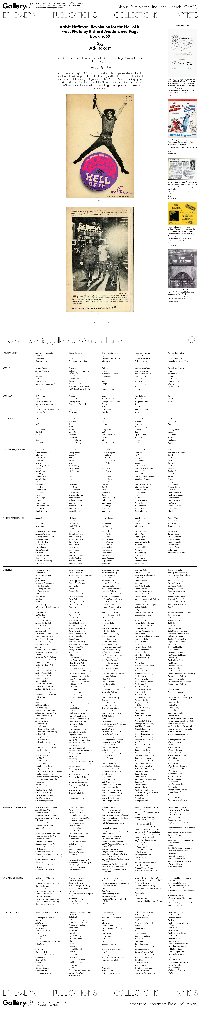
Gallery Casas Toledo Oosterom (81, 761)
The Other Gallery (175, 665)
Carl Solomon (40, 547)
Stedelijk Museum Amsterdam (180, 848)
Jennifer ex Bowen (109, 520)
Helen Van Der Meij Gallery (113, 593)
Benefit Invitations (42, 389)
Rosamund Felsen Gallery (145, 766)
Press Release (140, 396)
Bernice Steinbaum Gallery (46, 747)
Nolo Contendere (142, 649)
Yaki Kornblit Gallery (176, 784)
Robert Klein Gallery (143, 747)
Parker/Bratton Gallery (144, 673)
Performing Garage (142, 915)
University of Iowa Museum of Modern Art (179, 879)
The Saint (138, 442)
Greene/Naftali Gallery (78, 793)
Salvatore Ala (140, 782)
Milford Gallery (141, 596)
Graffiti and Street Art (110, 353)
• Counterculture (174, 92)
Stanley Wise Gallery (176, 625)
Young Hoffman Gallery (177, 789)
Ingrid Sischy (74, 544)
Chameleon (40, 957)
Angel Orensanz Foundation (46, 912)
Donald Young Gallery (77, 647)
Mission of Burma (141, 487)
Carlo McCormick (42, 550)
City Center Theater (43, 973)
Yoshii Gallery (173, 787)
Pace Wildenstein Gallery (145, 665)
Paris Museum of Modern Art (146, 870)
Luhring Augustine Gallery (112, 771)
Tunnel (170, 426)
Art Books (39, 398)
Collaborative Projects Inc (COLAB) (79, 372)
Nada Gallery (140, 620)
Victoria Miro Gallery (176, 723)
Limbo (104, 424)
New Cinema (107, 952)
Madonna (138, 463)
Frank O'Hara (74, 526)
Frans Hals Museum (76, 830)
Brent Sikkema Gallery (44, 766)
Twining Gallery (174, 705)
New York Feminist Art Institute (114, 957)
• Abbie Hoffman (173, 90)
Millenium (105, 941)
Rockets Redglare (142, 511)
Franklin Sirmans (75, 528)
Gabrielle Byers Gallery (78, 732)
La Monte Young (108, 497)
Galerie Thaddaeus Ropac (79, 748)
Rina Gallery (140, 742)
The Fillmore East (175, 915)
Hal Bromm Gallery (109, 572)
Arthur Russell (40, 481)
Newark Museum (141, 865)
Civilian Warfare (75, 604)
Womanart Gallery (175, 773)
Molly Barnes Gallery (143, 609)
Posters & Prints (108, 409)
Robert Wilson (173, 518)
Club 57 (38, 440)
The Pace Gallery (174, 668)
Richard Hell (139, 508)
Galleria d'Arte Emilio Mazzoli (80, 750)
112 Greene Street (42, 591)
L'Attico (105, 718)
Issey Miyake (74, 550)
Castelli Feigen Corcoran (78, 570)
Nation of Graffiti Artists (111, 949)
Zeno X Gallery (174, 797)
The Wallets (172, 503)
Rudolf (170, 455)
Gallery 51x (73, 756)
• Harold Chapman (186, 297)
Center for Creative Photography (48, 854)
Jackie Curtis (74, 508)
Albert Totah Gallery (43, 628)
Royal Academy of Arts (111, 893)
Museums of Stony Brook (144, 837)
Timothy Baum (173, 544)
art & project (40, 697)
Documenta (73, 930)
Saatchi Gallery (141, 774)
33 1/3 (37, 578)
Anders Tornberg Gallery (45, 665)
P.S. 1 (136, 660)
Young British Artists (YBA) (178, 361)
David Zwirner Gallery (77, 633)
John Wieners (107, 542)
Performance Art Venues (111, 973)
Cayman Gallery (75, 578)
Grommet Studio (75, 795)
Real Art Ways (140, 938)
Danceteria (73, 421)
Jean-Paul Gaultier (76, 560)
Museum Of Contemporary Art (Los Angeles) (147, 808)
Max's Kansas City (109, 434)
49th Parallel (40, 599)
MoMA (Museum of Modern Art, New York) (114, 845)
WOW (170, 973)
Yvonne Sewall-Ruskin (176, 552)
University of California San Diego (148, 901)
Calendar (72, 396)
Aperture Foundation (43, 828)
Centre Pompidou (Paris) (45, 859)
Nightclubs (139, 378)
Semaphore (139, 798)
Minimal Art (106, 361)
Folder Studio (53, 1005)
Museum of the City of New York (147, 834)
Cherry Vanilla (74, 452)
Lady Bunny (106, 500)
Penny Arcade (140, 505)
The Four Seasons (175, 917)
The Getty (172, 853)
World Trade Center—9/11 (178, 386)
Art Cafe (38, 920)
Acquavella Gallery (43, 620)
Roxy (137, 432)
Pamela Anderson (142, 500)
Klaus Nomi (106, 492)
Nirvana (138, 421)
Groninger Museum (76, 836)
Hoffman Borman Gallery (112, 599)
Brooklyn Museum (42, 838)
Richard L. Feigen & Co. (144, 739)
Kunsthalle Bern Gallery (111, 713)
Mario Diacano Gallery (111, 795)
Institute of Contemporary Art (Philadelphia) (80, 863)
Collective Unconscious (78, 922)
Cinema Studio (41, 970)
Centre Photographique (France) (48, 856)
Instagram (137, 1003)
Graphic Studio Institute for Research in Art (79, 879)
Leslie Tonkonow (108, 750)
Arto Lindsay (40, 484)
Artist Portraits (41, 381)
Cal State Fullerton (42, 888)
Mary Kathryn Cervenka (144, 476)
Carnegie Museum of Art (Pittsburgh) (45, 847)
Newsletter (140, 6)
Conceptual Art (41, 361)
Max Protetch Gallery (143, 586)
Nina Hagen (140, 497)
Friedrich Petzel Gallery (78, 721)
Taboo (170, 479)
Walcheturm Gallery (176, 742)
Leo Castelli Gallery (109, 744)
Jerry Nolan (106, 455)
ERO (70, 941)
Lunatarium (106, 936)
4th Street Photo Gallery (45, 601)
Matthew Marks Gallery (144, 578)
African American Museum (46, 807)
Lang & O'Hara (108, 729)
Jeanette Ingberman (77, 563)
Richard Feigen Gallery (144, 734)
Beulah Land (40, 429)
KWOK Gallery (108, 716)
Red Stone (139, 941)
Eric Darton (73, 523)
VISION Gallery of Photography (180, 726)
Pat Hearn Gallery (142, 676)
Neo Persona (140, 633)
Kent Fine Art (107, 694)
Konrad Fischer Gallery (111, 702)
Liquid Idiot (106, 511)
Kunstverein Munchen (110, 820)
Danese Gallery (75, 620)
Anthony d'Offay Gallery (45, 689)
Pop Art (171, 355)
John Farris (106, 534)
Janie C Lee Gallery (110, 641)
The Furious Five (174, 492)
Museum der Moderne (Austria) (114, 864)
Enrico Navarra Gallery (78, 679)
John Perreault (107, 539)
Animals (38, 376)
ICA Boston (73, 854)
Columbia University (43, 896)
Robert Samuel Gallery (144, 752)
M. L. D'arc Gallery (109, 779)
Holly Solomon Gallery (111, 601)
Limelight (105, 426)
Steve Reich (172, 473)
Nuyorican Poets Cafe (110, 960)
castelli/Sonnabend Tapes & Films (82, 575)
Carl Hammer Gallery (44, 795)
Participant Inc (107, 970)
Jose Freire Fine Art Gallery (113, 673)
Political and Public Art (176, 368)
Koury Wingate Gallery (111, 708)
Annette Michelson (42, 534)
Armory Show (40, 830)
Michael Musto (140, 531)
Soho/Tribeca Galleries (177, 604)
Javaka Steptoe (75, 558)
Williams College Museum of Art (180, 903)
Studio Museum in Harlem (178, 850)
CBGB (37, 434)
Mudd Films (106, 946)
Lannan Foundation (109, 828)
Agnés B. (38, 518)
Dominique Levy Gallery (78, 644)
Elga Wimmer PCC (76, 668)
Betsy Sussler (40, 489)
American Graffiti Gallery (45, 657)
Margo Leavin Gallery (110, 787)
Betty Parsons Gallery (43, 752)
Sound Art (139, 406)
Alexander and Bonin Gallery (47, 633)
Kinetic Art (73, 412)
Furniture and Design (110, 373)
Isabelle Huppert (75, 505)
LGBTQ (104, 384)
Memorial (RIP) (108, 389)
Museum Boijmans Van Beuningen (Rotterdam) (115, 860)
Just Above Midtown (110, 684)
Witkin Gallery (173, 763)
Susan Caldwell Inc (175, 647)
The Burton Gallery (175, 652)
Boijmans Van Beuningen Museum (48, 833)
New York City (140, 376)
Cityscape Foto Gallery (78, 601)
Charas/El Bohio (42, 960)
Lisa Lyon (138, 452)
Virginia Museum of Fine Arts (179, 861)
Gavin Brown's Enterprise (79, 774)
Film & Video (74, 406)
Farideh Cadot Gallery (78, 684)
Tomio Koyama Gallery (177, 692)
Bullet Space (40, 944)
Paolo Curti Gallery (142, 671)
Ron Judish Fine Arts (143, 758)
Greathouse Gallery (77, 790)
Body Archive (40, 938)
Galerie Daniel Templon (78, 742)
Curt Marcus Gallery (77, 615)
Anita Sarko (40, 471)
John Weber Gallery (110, 668)
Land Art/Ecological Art (111, 358)
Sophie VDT (172, 531)
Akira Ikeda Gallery (43, 625)
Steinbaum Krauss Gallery (178, 633)
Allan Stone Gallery (43, 641)
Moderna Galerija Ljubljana (146, 604)
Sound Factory (140, 960)
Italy (103, 381)
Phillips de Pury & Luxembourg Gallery (147, 703)
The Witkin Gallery (175, 671)
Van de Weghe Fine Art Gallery (180, 718)
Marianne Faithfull (142, 471)
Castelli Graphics (75, 572)
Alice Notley (40, 526)
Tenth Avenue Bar (142, 970)
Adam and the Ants (43, 452)
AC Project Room (42, 617)
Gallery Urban (74, 766)
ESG (70, 473)
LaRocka (105, 418)
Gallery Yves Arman (77, 769)
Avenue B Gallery (42, 721)
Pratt (103, 888)
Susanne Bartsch (174, 536)
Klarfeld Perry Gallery (110, 697)
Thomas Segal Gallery (177, 679)
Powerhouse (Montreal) (144, 923)
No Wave (138, 381)
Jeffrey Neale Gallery (110, 652)
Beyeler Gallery (41, 755)
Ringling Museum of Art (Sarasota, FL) (181, 823)
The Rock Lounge (175, 938)
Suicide (170, 476)
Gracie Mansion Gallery (78, 785)
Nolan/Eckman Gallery (144, 647)
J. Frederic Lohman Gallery (113, 617)
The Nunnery (173, 663)
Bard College (40, 880)
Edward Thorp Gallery (77, 663)
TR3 (169, 424)
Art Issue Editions (42, 705)
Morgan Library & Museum (112, 851)
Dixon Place (73, 927)
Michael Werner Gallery (144, 593)
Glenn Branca (74, 489)
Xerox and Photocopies (177, 401)
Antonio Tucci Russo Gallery (46, 694)
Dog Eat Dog (74, 465)
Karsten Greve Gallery (111, 689)
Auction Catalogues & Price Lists (48, 409)
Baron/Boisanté (41, 736)
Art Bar (38, 699)
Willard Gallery (174, 758)
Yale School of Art (175, 905)
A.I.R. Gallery (40, 612)
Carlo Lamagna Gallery (44, 800)
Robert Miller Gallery (143, 750)
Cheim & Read (74, 591)
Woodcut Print (173, 398)
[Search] (100, 342)
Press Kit (105, 412)
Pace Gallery (140, 663)
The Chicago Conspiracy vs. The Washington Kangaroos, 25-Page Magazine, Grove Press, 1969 (181, 141)
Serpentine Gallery (175, 580)
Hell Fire (72, 426)
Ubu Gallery (173, 710)
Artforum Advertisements (45, 404)
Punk (170, 371)
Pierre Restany (140, 558)
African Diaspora (42, 371)
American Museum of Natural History (47, 819)
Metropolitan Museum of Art (113, 836)
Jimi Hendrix (107, 457)
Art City (38, 702)
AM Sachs (39, 647)
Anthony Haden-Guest (44, 536)
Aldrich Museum (41, 812)
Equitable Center (75, 938)
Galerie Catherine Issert (78, 737)
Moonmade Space (109, 944)
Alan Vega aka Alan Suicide (46, 465)
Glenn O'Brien (74, 531)
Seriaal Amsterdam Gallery (179, 575)
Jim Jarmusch (107, 528)
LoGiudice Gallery (109, 763)
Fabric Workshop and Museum (81, 818)
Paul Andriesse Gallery (144, 681)
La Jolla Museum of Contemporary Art (115, 824)
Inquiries (159, 6)
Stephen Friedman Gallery (178, 639)
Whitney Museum (175, 866)
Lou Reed (138, 455)
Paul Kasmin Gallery (143, 684)
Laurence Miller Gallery (111, 731)
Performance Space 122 (144, 912)
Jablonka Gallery (108, 623)
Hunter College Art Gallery (79, 885)
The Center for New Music (145, 973)
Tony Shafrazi (173, 547)
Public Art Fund (174, 817)
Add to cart (100, 48)
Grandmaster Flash (76, 495)
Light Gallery (107, 755)
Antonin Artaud (41, 539)
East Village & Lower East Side (80, 389)
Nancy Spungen (141, 492)
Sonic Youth (172, 468)
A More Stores (41, 368)
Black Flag (39, 492)
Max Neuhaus (140, 481)
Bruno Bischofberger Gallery (46, 779)
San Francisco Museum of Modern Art (181, 828)
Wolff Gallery (173, 771)
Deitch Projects (74, 639)
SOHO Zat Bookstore (143, 957)
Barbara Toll (40, 734)
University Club (174, 959)
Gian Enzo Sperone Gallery (80, 779)
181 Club (38, 421)
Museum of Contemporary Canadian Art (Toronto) (145, 818)
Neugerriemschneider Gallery (147, 636)
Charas (71, 588)
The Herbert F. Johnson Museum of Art (148, 889)
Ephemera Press (162, 1003)
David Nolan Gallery (77, 631)
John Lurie (106, 468)
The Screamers (174, 500)
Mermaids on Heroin (143, 484)
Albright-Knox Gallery (44, 810)
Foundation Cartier (76, 828)
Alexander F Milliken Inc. (45, 636)
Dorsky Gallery (75, 649)
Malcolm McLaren (142, 465)
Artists (186, 15)
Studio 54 (138, 437)
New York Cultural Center (145, 860)
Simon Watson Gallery (177, 596)
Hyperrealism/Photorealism (113, 355)
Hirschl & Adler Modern (111, 596)
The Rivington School (176, 378)
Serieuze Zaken (174, 578)
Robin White (173, 520)
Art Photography (42, 355)
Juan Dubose (107, 550)
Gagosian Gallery (76, 734)
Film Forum (73, 946)
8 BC (37, 418)
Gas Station (106, 376)
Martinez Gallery (141, 570)
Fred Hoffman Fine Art (78, 716)
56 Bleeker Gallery (43, 586)
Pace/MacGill (140, 668)
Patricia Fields (140, 547)
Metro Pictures (107, 938)
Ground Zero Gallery (77, 798)
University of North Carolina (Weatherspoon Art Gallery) (180, 886)
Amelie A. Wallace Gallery (46, 649)
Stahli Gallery (173, 623)
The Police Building (175, 935)
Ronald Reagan (174, 523)
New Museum (140, 857)
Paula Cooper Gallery (143, 689)
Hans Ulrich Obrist (76, 534)
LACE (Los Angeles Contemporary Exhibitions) (115, 725)
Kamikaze (73, 434)
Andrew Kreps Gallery (44, 675)
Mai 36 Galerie (108, 782)
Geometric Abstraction (78, 361)
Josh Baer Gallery (109, 676)
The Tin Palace (173, 941)
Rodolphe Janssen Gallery (145, 755)
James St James (108, 449)
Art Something (41, 707)
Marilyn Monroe (141, 473)
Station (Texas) (140, 965)
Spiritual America (175, 620)
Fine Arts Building (75, 694)
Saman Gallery (141, 784)
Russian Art (172, 373)
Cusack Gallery (75, 617)
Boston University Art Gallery (47, 883)
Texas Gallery (173, 649)
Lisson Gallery (107, 758)
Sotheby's (171, 845)
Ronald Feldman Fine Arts (145, 760)
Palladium (138, 424)
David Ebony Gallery (77, 628)
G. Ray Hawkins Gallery (78, 729)
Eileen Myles (74, 520)
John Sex (105, 473)
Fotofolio (72, 705)
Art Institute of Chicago (44, 878)
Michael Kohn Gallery (143, 591)
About (122, 6)
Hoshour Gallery (108, 604)
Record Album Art (142, 398)
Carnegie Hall (41, 952)
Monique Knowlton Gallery (145, 615)
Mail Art (105, 386)
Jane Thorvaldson (76, 555)
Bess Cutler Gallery (43, 750)
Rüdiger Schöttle (141, 771)
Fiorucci (72, 951)
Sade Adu (172, 463)
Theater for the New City (178, 943)
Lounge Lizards (141, 457)
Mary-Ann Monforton (143, 523)
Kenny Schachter (108, 555)
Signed (137, 404)
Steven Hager (173, 534)
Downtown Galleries (77, 383)
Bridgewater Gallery (43, 768)
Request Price (173, 301)
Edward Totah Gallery (77, 665)
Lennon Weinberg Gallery (112, 742)
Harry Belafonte (75, 497)
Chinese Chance (42, 968)
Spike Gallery (173, 617)
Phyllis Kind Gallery (142, 707)
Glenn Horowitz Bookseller (79, 970)
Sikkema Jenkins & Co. (177, 591)
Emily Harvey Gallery (77, 673)
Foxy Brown (73, 487)
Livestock (105, 760)
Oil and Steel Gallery (143, 655)
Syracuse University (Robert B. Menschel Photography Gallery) (148, 879)
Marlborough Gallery (110, 800)
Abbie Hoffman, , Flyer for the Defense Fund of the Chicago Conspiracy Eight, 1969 (182, 185)
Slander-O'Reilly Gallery (177, 601)
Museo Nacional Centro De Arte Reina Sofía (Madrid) (114, 855)
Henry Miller (74, 542)
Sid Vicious (172, 465)
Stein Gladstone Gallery (177, 631)
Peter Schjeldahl (141, 555)
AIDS (37, 373)
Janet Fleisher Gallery (110, 639)
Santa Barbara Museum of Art (180, 832)
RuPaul (170, 460)
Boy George (40, 497)
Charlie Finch (40, 558)
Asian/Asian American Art (45, 384)
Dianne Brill (73, 455)
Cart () (190, 6)
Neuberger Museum (143, 854)
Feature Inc (73, 689)
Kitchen (105, 930)
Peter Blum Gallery (142, 697)
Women (171, 384)
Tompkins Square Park (176, 951)
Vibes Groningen (174, 967)
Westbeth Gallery (175, 750)
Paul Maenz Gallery (142, 686)
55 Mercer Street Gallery (45, 583)
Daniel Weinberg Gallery (79, 625)
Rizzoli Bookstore (141, 944)
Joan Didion (106, 531)
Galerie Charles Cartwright (79, 740)
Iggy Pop (72, 503)
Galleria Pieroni (75, 753)
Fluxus (71, 358)
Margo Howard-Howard (144, 468)
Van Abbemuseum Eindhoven (180, 858)
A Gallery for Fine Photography (48, 607)
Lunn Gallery (107, 774)
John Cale (106, 463)
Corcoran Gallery (76, 609)
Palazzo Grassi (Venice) (144, 868)
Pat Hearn (139, 544)
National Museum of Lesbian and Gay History (148, 850)
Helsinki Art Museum (77, 849)
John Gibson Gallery (110, 657)
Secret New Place (142, 949)
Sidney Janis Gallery (176, 588)
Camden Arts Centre (43, 841)
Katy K (104, 487)
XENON (171, 437)
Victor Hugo (172, 550)
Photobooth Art (108, 398)
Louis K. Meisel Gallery (111, 766)
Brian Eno (39, 500)
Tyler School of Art (142, 896)
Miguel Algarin (140, 536)
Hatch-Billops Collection (111, 917)
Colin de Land (41, 563)
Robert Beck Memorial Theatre (147, 946)
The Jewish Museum (176, 856)
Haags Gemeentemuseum (79, 846)
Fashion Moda (74, 686)
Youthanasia (173, 440)
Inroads (105, 920)
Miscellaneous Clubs (110, 442)
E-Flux (71, 655)
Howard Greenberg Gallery (113, 607)
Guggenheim (74, 838)
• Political (184, 92)
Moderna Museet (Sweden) (112, 841)
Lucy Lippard (107, 560)
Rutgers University (109, 896)
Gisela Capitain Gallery (78, 782)
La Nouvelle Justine (76, 440)
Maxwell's (105, 437)
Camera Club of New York (45, 844)
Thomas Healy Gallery (177, 676)
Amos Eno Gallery (42, 662)
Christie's (39, 862)
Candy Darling (41, 511)
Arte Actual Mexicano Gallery (47, 713)
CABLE (38, 787)
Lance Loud (106, 503)
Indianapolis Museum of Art (79, 860)
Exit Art (71, 943)
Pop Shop (138, 920)
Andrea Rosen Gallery (44, 673)
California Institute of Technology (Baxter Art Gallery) (48, 892)
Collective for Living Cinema (80, 919)
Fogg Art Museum (76, 820)
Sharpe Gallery (174, 583)
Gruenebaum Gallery (110, 570)
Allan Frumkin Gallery (44, 639)
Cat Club (38, 432)
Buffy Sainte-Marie (42, 505)
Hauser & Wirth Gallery (111, 583)
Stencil (137, 412)
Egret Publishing (75, 935)
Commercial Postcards (77, 404)
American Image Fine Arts (45, 659)
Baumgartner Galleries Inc (46, 744)
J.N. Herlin (106, 620)
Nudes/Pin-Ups (141, 384)
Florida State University (44, 904)
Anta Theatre (40, 915)
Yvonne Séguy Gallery (177, 792)
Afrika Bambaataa (42, 457)
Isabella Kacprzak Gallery (112, 615)
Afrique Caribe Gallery (44, 623)
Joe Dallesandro (108, 460)
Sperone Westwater (176, 615)
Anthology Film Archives (45, 917)
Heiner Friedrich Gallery (111, 588)
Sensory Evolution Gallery (178, 572)
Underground (173, 429)
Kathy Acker (107, 552)
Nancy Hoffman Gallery (144, 623)
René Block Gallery (142, 726)
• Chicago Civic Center (187, 90)
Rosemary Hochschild (176, 452)
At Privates (39, 928)
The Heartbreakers (175, 495)
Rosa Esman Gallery (143, 763)
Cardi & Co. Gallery (43, 792)
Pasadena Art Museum (177, 807)
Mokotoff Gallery (141, 607)
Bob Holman (40, 544)
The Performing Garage (177, 933)
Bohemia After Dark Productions (48, 941)
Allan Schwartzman (43, 528)
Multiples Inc (140, 617)
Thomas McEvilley (175, 542)
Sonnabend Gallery (176, 609)
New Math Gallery (142, 639)
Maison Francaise (76, 891)
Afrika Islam (40, 460)
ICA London (73, 857)
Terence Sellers (174, 487)
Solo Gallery (173, 607)
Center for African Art (44, 851)
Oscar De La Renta (142, 542)
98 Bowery (188, 1003)
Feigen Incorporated (77, 692)
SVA (103, 903)
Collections (136, 15)
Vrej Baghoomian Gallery (178, 734)
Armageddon (40, 426)
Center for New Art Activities (46, 954)
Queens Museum (174, 820)
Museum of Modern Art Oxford (147, 829)
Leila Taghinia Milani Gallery (113, 739)
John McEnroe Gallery (111, 663)
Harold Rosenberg (76, 539)
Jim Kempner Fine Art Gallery (114, 655)
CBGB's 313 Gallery (76, 580)
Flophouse (73, 954)
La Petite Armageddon (78, 442)
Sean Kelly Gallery (142, 795)
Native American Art (143, 373)
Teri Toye (171, 489)
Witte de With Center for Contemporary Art (178, 767)
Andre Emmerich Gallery (45, 670)
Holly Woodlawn (75, 500)
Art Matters (39, 923)
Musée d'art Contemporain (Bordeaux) (145, 841)
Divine (71, 460)
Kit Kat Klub (73, 437)
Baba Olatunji (40, 487)
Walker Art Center (175, 864)
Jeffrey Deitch (107, 518)
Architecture (40, 378)
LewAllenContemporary (111, 752)
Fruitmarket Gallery (76, 724)
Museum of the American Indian (147, 832)
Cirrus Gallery (74, 599)
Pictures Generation (176, 353)
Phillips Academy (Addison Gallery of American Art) (115, 884)
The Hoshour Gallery (176, 660)
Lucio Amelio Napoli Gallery (113, 768)
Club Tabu (72, 418)
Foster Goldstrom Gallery (79, 702)
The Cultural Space (175, 912)
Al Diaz (38, 463)
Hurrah (71, 429)
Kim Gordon (107, 489)
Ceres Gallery (74, 586)
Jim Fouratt (106, 526)
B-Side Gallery (41, 723)
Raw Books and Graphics (144, 936)
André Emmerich (42, 678)
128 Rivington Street (43, 593)
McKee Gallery (141, 588)
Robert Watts (140, 563)
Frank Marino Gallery (77, 713)
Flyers (71, 409)
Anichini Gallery (41, 681)
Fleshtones (73, 484)
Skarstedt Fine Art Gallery (178, 599)
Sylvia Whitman (174, 539)
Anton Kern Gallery (43, 691)
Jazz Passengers (108, 452)
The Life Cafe (173, 927)
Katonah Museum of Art (111, 810)
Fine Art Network (75, 949)
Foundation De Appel (77, 959)
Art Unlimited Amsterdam (45, 710)
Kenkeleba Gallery (109, 692)
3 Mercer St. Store (42, 570)
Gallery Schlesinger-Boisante (80, 763)
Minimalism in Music (143, 368)
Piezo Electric (140, 713)
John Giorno (107, 536)
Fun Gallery (73, 726)
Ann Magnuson (41, 473)
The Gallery (172, 657)
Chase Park (39, 965)
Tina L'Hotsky (173, 508)
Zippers (171, 442)
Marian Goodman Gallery (112, 790)
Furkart (71, 967)
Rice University (107, 891)
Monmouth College (76, 898)
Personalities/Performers (144, 386)
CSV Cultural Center (77, 807)
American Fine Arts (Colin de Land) (47, 653)
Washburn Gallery (175, 744)
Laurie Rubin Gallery (110, 734)
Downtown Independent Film (80, 386)
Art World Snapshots (43, 401)
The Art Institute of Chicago (145, 885)
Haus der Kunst (108, 580)
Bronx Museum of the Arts (45, 836)
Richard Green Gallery (144, 736)
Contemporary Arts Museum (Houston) (46, 866)
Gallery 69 (73, 758)
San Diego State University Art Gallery (114, 900)
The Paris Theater (175, 930)
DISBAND (72, 457)
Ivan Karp (72, 552)
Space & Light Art (142, 409)
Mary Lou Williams (142, 479)
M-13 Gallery (107, 776)
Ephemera (19, 15)
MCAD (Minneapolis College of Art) (81, 894)
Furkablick (73, 965)
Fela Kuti (72, 479)
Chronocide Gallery (76, 596)
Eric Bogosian (74, 471)
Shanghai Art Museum (177, 835)
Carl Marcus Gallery (43, 798)
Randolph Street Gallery (144, 723)
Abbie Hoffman (93, 323)
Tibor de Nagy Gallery (177, 684)
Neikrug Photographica (144, 631)
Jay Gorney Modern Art (111, 647)
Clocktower (73, 607)
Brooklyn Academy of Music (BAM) (49, 776)
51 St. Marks (40, 580)
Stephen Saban (174, 471)
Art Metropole (41, 925)
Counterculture (107, 323)
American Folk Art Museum (46, 815)
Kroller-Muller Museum (111, 812)
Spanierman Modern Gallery (179, 612)
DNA (70, 463)
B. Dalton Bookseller (43, 930)
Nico (136, 495)
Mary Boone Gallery (143, 572)
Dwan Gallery (74, 652)
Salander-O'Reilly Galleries (146, 779)
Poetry (137, 389)
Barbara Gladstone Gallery (46, 731)
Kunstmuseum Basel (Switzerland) (115, 818)
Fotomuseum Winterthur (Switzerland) (78, 824)
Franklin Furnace (75, 962)
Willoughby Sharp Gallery (178, 760)
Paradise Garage (141, 426)
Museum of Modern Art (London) (148, 826)
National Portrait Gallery (144, 625)
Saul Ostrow (172, 528)
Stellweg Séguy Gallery (177, 636)
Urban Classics (173, 715)
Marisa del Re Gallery (110, 798)
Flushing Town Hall (76, 957)
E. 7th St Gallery (75, 657)
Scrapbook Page (141, 401)
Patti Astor (139, 550)
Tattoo (170, 376)
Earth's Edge (74, 933)
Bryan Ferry (40, 503)
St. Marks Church (141, 962)
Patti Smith (139, 503)
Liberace (105, 508)
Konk (104, 495)
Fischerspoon (74, 481)
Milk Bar (105, 440)
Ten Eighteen (140, 440)
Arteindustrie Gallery (43, 715)
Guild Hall (72, 844)
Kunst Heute (106, 933)
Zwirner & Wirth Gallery (177, 800)
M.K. (103, 432)
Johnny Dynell (107, 479)
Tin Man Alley (173, 689)
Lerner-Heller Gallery (110, 747)
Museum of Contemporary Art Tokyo (147, 813)
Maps (104, 396)
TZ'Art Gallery (173, 707)
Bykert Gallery (41, 784)
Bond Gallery (40, 763)
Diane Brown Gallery (77, 641)
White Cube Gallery (176, 752)
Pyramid (138, 429)
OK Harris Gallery (142, 657)
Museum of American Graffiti (113, 866)
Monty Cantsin (140, 489)
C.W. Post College (42, 886)
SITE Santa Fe (173, 837)
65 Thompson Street (43, 588)
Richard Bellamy (141, 731)
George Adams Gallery (78, 777)
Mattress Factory (141, 580)
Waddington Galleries (177, 739)
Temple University (142, 883)
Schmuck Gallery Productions (146, 792)
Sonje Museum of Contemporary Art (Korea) (181, 841)
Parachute (106, 968)
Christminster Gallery (77, 593)
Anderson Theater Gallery (46, 667)
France (104, 371)
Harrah (71, 424)
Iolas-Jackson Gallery (110, 612)
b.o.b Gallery (40, 726)
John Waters (107, 476)
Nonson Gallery (141, 652)
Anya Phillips (40, 479)
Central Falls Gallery (77, 583)
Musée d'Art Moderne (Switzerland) (143, 845)
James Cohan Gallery (110, 633)
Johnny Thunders (108, 481)
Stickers (171, 396)
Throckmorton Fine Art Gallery (180, 681)
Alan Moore (40, 520)
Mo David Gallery (142, 601)
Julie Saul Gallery (108, 681)
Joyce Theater (107, 925)
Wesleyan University (176, 895)
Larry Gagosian (108, 558)
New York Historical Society (146, 862)
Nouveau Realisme (142, 353)
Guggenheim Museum (77, 841)
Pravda (137, 925)
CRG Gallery (74, 612)
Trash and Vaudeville (176, 954)
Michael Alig (140, 526)
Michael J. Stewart (142, 528)
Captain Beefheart (76, 449)
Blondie (38, 495)
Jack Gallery (107, 625)
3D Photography (41, 396)
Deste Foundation (76, 810)
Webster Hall (173, 434)
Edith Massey (74, 468)
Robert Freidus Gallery (144, 744)
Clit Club (38, 437)
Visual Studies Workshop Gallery (181, 729)
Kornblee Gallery (109, 705)
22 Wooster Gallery (43, 575)
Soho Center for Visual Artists (146, 954)
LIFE (103, 421)
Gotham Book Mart (76, 973)
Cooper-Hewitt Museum (45, 869)
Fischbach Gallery (76, 697)
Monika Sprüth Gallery (144, 612)
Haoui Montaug (75, 536)
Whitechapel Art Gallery (178, 755)
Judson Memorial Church (112, 928)
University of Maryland (177, 883)
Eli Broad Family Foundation (80, 815)
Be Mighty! (39, 933)
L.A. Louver (106, 721)
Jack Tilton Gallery (109, 631)
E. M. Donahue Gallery (78, 660)
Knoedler (105, 700)
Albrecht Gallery (42, 631)
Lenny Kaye (106, 505)
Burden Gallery (41, 782)
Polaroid (105, 404)
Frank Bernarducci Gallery (79, 710)
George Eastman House (78, 833)
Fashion (105, 368)
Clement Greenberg (43, 560)
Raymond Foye (141, 560)
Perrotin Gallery (141, 692)
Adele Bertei (40, 455)
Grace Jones (74, 492)
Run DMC (171, 457)
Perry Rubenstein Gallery (145, 694)
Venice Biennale (174, 965)
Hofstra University (76, 883)
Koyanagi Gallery (109, 710)
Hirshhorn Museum (76, 852)
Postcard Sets (107, 406)
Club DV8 (39, 442)
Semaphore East (141, 800)
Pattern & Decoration (143, 358)
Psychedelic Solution (143, 721)
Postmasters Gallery (143, 715)
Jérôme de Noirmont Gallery (113, 686)
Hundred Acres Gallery (111, 609)
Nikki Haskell (140, 539)
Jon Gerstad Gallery (110, 671)
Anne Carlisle (40, 476)
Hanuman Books (108, 915)
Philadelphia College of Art (112, 880)
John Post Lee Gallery (110, 665)
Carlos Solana (41, 552)
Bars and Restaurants (43, 386)
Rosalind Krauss (174, 526)
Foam (71, 700)
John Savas (106, 471)
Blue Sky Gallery (42, 758)
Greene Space (107, 912)
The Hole (171, 920)
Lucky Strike (106, 429)
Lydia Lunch (139, 460)
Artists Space (40, 718)
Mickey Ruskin (140, 534)
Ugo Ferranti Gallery (176, 713)
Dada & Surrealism (76, 353)
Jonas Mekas (107, 547)
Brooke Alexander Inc (44, 774)
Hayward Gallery (109, 586)
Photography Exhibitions (111, 401)
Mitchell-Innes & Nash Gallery (147, 599)
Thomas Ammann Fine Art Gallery (181, 673)
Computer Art (74, 375)
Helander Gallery (109, 591)
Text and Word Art (175, 358)
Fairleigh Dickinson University (47, 899)
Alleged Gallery (41, 644)
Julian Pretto (106, 679)
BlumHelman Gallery (43, 760)
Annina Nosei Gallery (44, 686)
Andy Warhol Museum (44, 825)
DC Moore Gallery (76, 636)
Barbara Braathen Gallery (45, 729)
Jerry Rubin (106, 523)
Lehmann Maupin (109, 736)
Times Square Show (175, 381)
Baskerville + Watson (43, 742)
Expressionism (74, 355)
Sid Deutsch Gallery (175, 586)
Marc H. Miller (140, 518)
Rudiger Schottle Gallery (144, 768)
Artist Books (40, 406)
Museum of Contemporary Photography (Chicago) (145, 823)
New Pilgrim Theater (110, 954)
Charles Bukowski (42, 555)
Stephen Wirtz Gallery (177, 641)
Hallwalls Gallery (108, 575)
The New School (141, 893)
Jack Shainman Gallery (111, 628)
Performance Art (141, 361)
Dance (71, 381)
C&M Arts (39, 949)
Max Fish (138, 583)
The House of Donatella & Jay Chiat (179, 924)
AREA (37, 424)
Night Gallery (140, 641)
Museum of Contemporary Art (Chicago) (114, 870)
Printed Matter (140, 928)
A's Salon (39, 609)
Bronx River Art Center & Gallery (48, 771)
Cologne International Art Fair (81, 925)
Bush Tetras (39, 508)
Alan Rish (39, 523)
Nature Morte (140, 628)
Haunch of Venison (109, 578)
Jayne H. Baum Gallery (111, 649)
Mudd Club (139, 418)
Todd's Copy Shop (175, 949)
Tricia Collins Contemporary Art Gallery (180, 698)
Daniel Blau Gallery (76, 623)
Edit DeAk (72, 518)
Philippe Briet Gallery (143, 700)
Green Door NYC (75, 975)
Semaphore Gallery (176, 570)
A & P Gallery (40, 604)
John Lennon (107, 465)
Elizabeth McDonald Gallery (80, 671)
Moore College (75, 901)
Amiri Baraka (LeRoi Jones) (46, 531)
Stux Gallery (173, 644)
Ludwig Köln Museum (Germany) (115, 830)
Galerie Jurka (74, 745)
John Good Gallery (109, 660)
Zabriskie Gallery (175, 794)
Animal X (39, 468)
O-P (103, 962)
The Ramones (173, 497)
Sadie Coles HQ (141, 776)
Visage (170, 432)
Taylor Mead (173, 484)
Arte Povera (40, 358)
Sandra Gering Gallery (144, 790)
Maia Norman (107, 563)
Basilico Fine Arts (42, 739)
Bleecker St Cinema (43, 936)
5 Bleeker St (40, 572)
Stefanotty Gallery (175, 628)
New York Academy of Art (79, 903)
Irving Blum (73, 547)
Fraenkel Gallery (75, 708)
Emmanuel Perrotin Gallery (79, 676)
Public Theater (140, 933)
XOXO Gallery (173, 781)
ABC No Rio (40, 615)
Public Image (140, 930)
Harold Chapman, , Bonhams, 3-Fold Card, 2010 (182, 291)
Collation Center (75, 917)
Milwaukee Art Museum (111, 838)
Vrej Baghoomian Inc (176, 736)
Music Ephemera (141, 371)
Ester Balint (73, 476)
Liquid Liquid (140, 449)
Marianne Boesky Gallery (112, 792)
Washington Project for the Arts (180, 970)
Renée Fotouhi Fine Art (144, 729)
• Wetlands (180, 240)
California (72, 368)
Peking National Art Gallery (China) (179, 811)
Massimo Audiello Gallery (145, 575)
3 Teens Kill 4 (40, 449)
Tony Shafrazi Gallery (176, 694)
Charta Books (40, 962)
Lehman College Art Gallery (80, 888)
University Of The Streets (178, 962)
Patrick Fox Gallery (142, 679)
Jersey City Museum (110, 807)
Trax (169, 957)
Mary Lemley (140, 520)
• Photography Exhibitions (177, 298)
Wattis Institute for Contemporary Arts (181, 891)
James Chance (74, 511)
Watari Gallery (174, 747)
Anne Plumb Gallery (43, 683)
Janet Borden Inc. (109, 636)
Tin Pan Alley (173, 421)
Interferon (106, 923)
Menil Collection (108, 833)
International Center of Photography (78, 868)
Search (175, 6)
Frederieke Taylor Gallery (79, 718)
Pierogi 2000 (140, 710)
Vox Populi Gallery (175, 731)
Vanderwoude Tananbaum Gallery (181, 721)
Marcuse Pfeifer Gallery (111, 784)
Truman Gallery (174, 702)
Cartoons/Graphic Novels (79, 398)
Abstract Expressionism (44, 353)
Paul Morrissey (140, 552)
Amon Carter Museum (44, 822)
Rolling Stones (173, 449)
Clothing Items (74, 401)
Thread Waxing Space (177, 946)
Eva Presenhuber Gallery (79, 681)
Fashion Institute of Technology (47, 901)
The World (172, 418)
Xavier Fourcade (174, 779)
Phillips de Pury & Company (179, 814)
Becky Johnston (41, 542)
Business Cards (41, 412)
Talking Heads (173, 481)
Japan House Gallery (110, 644)
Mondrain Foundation (110, 849)
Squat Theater (140, 434)
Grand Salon (74, 787)
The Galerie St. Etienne (177, 655)
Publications (74, 15)
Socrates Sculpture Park (144, 952)
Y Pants (170, 511)
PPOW (137, 718)
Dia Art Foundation (76, 812)
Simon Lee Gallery (175, 593)
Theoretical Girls (174, 505)
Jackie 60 (72, 432)
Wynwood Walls (174, 776)
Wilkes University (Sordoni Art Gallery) (180, 899)
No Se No (138, 644)
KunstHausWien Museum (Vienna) (115, 815)
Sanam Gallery (141, 787)
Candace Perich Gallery (44, 790)
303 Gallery (40, 596)
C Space (38, 946)
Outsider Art (140, 355)
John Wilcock (107, 544)
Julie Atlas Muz (107, 484)
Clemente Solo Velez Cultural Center (80, 913)
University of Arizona (143, 898)
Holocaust (106, 378)
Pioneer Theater (141, 917)
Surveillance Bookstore (144, 968)
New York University (110, 878)
